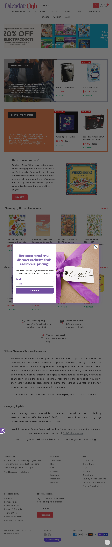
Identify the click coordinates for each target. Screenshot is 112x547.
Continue (34, 290)
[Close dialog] (96, 247)
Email (18, 279)
